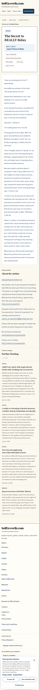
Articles (12, 20)
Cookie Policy (6, 630)
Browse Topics (17, 11)
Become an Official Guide (10, 601)
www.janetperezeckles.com (12, 280)
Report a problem (9, 655)
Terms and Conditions (9, 624)
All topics (5, 547)
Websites (5, 585)
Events (4, 596)
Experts (4, 553)
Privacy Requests (8, 640)
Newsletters (6, 590)
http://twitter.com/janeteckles (13, 343)
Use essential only (28, 679)
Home (4, 20)
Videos (4, 570)
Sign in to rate (10, 66)
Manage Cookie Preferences (12, 646)
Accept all (10, 679)
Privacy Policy (6, 619)
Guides (4, 558)
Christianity (24, 20)
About (4, 11)
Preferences (19, 685)
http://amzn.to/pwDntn (11, 304)
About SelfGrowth (8, 579)
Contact (4, 607)
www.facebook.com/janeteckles (13, 335)
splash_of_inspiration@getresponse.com (17, 319)
